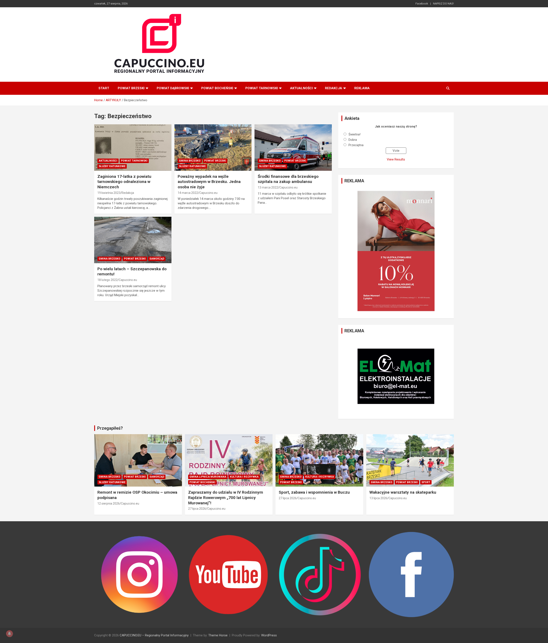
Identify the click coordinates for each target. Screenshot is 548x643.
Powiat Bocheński (217, 88)
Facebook (421, 3)
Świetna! (354, 134)
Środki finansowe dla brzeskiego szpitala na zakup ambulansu (288, 179)
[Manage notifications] (9, 633)
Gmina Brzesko (190, 160)
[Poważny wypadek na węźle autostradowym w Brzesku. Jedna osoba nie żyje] (213, 147)
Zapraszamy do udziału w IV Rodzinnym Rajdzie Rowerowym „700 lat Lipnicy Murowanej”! (225, 497)
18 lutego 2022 (107, 280)
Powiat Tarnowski (261, 88)
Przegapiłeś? (110, 428)
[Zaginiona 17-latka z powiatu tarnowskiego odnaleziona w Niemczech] (133, 147)
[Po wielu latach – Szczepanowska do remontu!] (133, 240)
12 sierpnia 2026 (108, 503)
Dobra (352, 140)
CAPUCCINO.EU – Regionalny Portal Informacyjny (154, 635)
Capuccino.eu (208, 193)
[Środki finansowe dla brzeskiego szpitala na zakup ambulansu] (293, 147)
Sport (425, 482)
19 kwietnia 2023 (108, 193)
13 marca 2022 (268, 187)
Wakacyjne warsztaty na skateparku (402, 492)
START (103, 88)
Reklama (362, 88)
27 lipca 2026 (197, 508)
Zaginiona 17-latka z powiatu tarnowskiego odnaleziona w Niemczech (124, 181)
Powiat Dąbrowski (173, 88)
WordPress (269, 635)
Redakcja (333, 88)
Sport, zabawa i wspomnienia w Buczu (314, 492)
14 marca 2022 (188, 193)
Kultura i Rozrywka (244, 476)
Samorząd (156, 258)
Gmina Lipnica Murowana (207, 476)
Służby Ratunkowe (112, 166)
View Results (396, 159)
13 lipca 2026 (378, 498)
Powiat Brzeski (131, 88)
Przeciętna (355, 145)
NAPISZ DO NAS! (443, 3)
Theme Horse (218, 635)
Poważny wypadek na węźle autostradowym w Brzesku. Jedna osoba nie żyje (209, 181)
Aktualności (301, 88)
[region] (396, 251)
